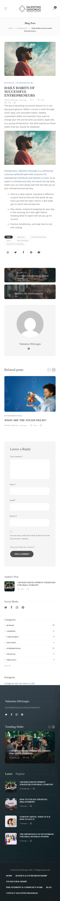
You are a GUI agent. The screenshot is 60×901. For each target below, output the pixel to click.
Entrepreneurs (22, 28)
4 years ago (23, 100)
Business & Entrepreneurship (31, 876)
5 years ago (23, 425)
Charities (30, 631)
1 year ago (23, 806)
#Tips (8, 241)
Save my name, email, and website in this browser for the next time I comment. (30, 537)
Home (10, 28)
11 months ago (14, 758)
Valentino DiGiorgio (11, 100)
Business (9, 83)
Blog (49, 887)
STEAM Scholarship (16, 881)
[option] (30, 401)
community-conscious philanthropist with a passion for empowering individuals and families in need (29, 174)
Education (30, 643)
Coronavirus (30, 637)
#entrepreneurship (38, 237)
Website (13, 516)
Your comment (16, 457)
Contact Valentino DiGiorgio (22, 893)
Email (12, 500)
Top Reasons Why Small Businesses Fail (29, 294)
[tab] (8, 773)
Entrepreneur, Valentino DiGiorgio (20, 171)
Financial (30, 654)
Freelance (30, 660)
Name (12, 485)
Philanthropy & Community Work (24, 887)
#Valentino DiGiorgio (15, 244)
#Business (21, 237)
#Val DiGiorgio (23, 241)
